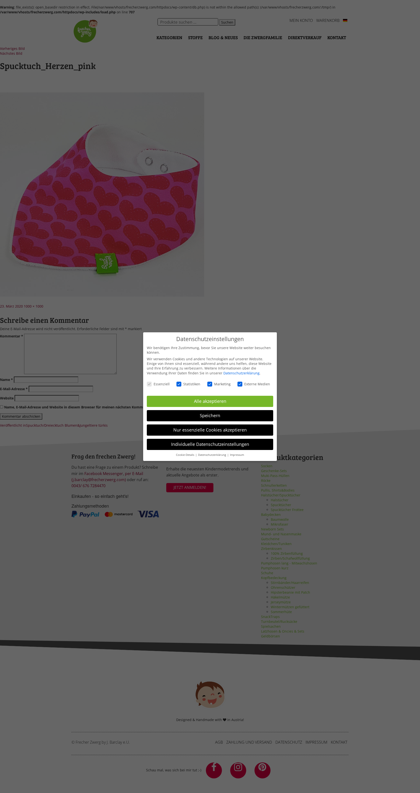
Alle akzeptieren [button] (210, 401)
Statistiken (191, 384)
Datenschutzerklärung (241, 373)
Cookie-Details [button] (185, 454)
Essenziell (162, 384)
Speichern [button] (210, 415)
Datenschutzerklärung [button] (212, 454)
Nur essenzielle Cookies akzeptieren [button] (210, 430)
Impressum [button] (237, 454)
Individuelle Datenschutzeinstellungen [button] (210, 444)
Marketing (222, 384)
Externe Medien (257, 384)
